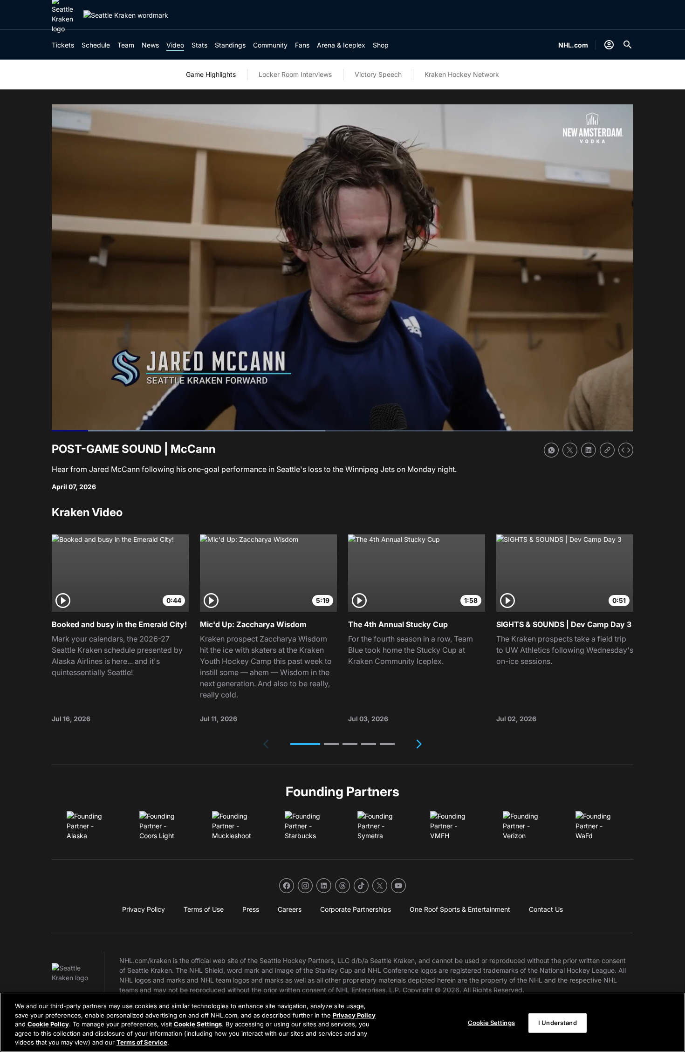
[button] (305, 744)
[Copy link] (607, 450)
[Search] (627, 44)
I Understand (557, 1022)
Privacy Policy (354, 1015)
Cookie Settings (198, 1024)
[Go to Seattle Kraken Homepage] (125, 15)
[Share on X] (569, 450)
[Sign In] (609, 44)
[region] (342, 1022)
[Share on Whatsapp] (551, 450)
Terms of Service (141, 1042)
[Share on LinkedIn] (588, 450)
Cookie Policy (48, 1024)
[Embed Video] (625, 450)
